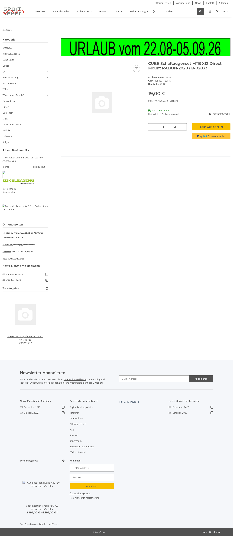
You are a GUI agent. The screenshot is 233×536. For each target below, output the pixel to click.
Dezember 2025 (26, 274)
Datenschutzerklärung (75, 379)
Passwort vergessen (80, 493)
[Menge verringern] (151, 126)
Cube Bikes (8, 59)
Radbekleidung (11, 77)
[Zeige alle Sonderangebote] (63, 460)
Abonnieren (201, 378)
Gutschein (8, 112)
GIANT (6, 65)
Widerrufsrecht (78, 452)
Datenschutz (76, 418)
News (198, 2)
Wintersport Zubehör (14, 95)
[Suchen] (200, 11)
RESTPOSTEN (9, 83)
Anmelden (91, 486)
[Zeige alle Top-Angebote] (47, 288)
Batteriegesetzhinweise (82, 446)
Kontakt (210, 2)
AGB (72, 429)
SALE (5, 118)
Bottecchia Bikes (11, 53)
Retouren (74, 412)
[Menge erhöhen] (183, 126)
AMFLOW (7, 48)
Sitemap (223, 2)
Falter (6, 106)
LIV (4, 71)
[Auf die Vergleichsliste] (136, 68)
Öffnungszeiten (163, 2)
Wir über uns (183, 2)
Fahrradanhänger (12, 124)
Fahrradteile (9, 100)
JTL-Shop (216, 532)
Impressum (76, 440)
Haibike (6, 130)
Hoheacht (8, 136)
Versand (174, 100)
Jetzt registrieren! (90, 497)
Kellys (6, 142)
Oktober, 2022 (26, 280)
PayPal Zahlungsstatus (81, 407)
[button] (210, 11)
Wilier (6, 89)
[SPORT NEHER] (13, 11)
